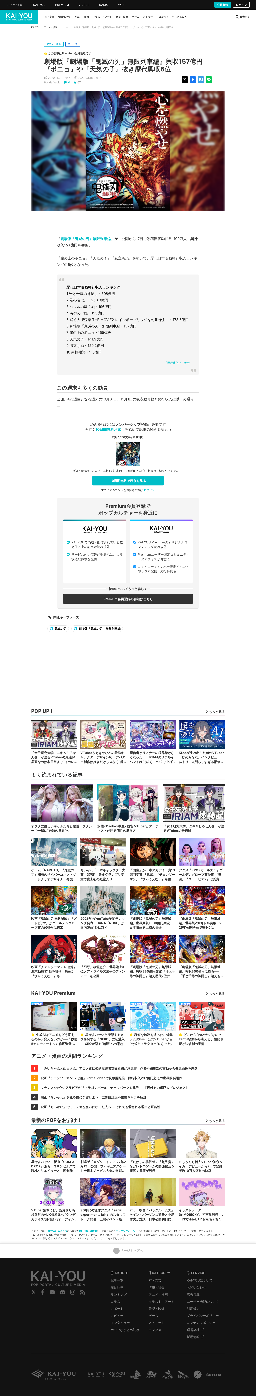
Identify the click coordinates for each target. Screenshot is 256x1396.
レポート (117, 1309)
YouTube (52, 1292)
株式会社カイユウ (57, 1231)
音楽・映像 (157, 1309)
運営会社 (193, 1330)
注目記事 (117, 1287)
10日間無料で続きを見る (128, 481)
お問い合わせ (196, 1287)
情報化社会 (157, 1287)
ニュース (65, 27)
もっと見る (178, 16)
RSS (82, 1292)
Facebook (43, 1292)
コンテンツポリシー (127, 1231)
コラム (115, 1302)
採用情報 (193, 1337)
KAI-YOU (35, 27)
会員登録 (222, 4)
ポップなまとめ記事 (125, 1330)
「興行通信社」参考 (177, 362)
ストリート (157, 1323)
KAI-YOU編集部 (88, 1231)
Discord (62, 1292)
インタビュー (120, 1323)
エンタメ (155, 1330)
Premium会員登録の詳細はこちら (128, 599)
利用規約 (193, 1309)
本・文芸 (155, 1280)
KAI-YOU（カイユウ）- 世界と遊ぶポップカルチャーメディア (19, 17)
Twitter (33, 1292)
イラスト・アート (161, 1302)
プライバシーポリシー (203, 1316)
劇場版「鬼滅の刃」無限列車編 (85, 239)
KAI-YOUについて (200, 1280)
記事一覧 (117, 1280)
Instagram (72, 1292)
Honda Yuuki (52, 82)
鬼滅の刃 (60, 628)
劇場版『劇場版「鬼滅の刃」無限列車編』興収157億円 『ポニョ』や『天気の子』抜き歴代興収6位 (126, 65)
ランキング (119, 1295)
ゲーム (153, 1316)
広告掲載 (193, 1295)
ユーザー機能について (203, 1302)
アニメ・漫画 (50, 27)
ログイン (241, 4)
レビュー (117, 1316)
